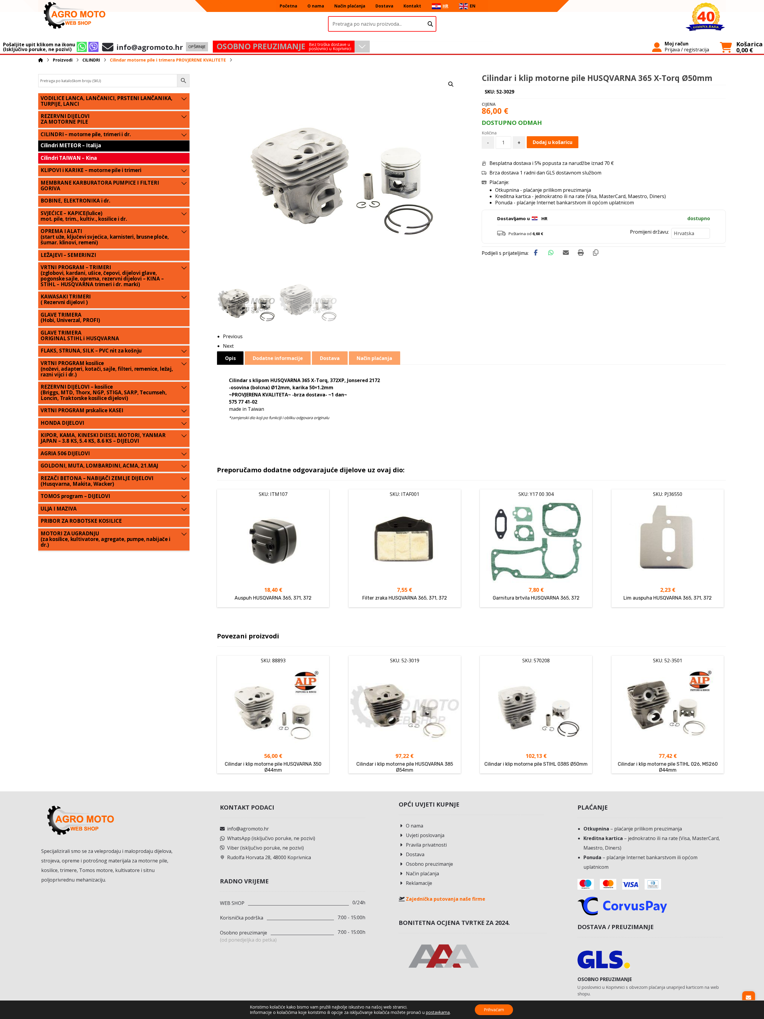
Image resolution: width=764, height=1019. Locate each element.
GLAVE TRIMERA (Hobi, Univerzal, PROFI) (70, 317)
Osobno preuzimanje (429, 864)
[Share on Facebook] (536, 253)
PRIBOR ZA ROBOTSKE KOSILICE (81, 520)
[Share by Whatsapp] (551, 253)
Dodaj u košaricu (552, 142)
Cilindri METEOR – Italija (71, 145)
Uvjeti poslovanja (425, 835)
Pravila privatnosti (426, 845)
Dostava (415, 854)
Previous (233, 336)
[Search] (430, 24)
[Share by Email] (566, 253)
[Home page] (40, 60)
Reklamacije (419, 883)
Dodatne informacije (278, 358)
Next (228, 346)
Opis (230, 358)
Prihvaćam (494, 1009)
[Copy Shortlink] (596, 253)
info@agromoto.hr (248, 828)
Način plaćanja (422, 873)
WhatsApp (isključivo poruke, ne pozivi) (271, 838)
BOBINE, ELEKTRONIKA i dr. (75, 200)
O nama (414, 825)
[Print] (581, 253)
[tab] (230, 358)
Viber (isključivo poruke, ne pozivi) (265, 848)
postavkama (438, 1012)
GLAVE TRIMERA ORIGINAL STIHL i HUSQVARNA (80, 335)
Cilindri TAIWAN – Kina (69, 157)
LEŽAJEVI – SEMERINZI (68, 255)
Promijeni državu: (649, 232)
